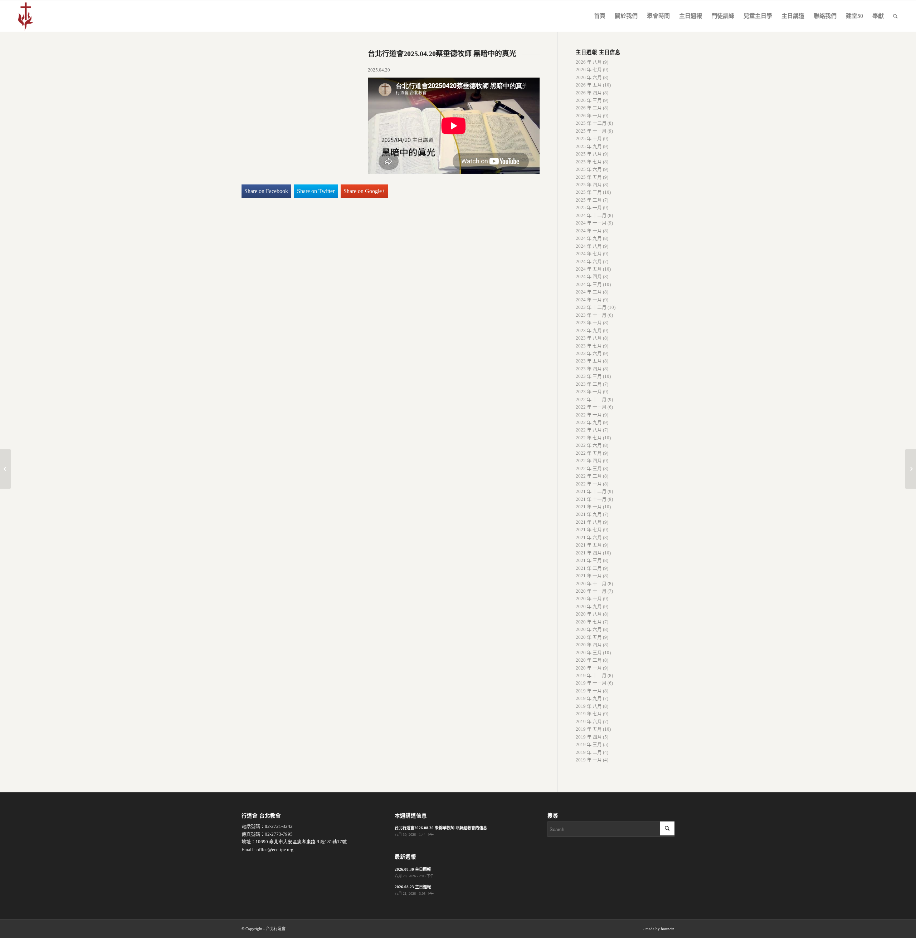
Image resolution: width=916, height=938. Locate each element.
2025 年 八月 (589, 154)
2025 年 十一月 (591, 131)
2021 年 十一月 (591, 499)
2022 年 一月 (589, 484)
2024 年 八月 (589, 246)
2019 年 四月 (589, 737)
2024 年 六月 (589, 261)
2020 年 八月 (589, 614)
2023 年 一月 (589, 391)
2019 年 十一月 (591, 683)
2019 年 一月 (589, 759)
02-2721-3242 (279, 826)
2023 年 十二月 (591, 307)
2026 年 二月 (589, 107)
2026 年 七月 (589, 69)
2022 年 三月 (589, 468)
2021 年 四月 (589, 553)
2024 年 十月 (589, 230)
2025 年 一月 (589, 207)
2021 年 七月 (589, 529)
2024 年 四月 (589, 276)
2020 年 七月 (589, 621)
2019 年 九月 (589, 698)
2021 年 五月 (589, 545)
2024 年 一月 (589, 299)
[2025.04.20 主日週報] (5, 469)
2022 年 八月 (589, 430)
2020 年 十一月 (591, 591)
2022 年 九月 (589, 422)
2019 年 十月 (589, 690)
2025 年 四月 (589, 184)
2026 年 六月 (589, 77)
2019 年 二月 (589, 752)
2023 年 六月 (589, 353)
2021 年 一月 (589, 575)
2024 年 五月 (589, 269)
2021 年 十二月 (591, 491)
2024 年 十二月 (591, 215)
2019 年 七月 (589, 713)
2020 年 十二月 (591, 583)
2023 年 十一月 (591, 315)
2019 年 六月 (589, 721)
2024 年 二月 (589, 292)
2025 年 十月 (589, 138)
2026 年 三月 (589, 100)
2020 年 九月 (589, 606)
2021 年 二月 (589, 568)
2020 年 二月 (589, 660)
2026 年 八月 (589, 62)
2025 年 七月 (589, 161)
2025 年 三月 (589, 192)
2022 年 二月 (589, 476)
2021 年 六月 (589, 537)
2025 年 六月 (589, 169)
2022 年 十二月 (591, 399)
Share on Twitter (316, 191)
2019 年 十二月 (591, 675)
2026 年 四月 (589, 92)
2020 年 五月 (589, 637)
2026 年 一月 (589, 115)
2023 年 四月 (589, 368)
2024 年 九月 (589, 238)
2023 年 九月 (589, 330)
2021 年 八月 (589, 522)
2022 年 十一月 (591, 407)
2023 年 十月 (589, 322)
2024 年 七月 (589, 253)
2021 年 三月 (589, 560)
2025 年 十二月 (591, 123)
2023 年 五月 (589, 361)
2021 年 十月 (589, 506)
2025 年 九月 (589, 146)
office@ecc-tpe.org (275, 849)
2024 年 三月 (589, 284)
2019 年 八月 (589, 706)
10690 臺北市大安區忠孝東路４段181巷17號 (301, 841)
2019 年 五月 (589, 729)
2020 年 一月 (589, 668)
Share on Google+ (364, 191)
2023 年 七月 (589, 346)
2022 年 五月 (589, 453)
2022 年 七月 (589, 437)
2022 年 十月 (589, 415)
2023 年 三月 (589, 376)
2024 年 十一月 (591, 223)
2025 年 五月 (589, 177)
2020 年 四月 (589, 644)
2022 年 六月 (589, 445)
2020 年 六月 (589, 629)
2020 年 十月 (589, 598)
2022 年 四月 (589, 460)
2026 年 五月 (589, 85)
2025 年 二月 (589, 200)
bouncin (667, 929)
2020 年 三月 (589, 652)
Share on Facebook (266, 191)
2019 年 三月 (589, 744)
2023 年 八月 (589, 338)
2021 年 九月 (589, 514)
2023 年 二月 (589, 384)
